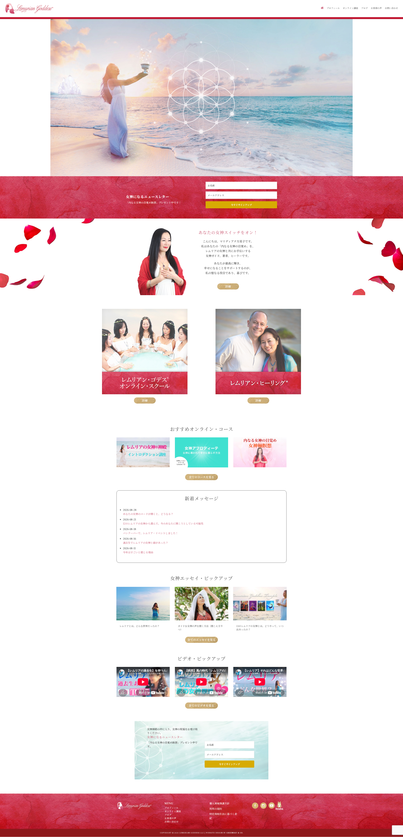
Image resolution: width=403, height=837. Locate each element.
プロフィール (333, 8)
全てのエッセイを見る (201, 640)
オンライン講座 (350, 8)
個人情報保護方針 (219, 803)
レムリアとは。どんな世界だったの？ (139, 626)
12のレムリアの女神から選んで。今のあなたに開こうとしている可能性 (163, 523)
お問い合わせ (391, 8)
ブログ (364, 8)
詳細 (228, 286)
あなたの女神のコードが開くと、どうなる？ (148, 514)
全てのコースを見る (201, 477)
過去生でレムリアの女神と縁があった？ (145, 543)
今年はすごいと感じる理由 (138, 552)
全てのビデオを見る (201, 705)
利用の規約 (215, 809)
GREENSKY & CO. (234, 832)
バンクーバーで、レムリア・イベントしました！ (150, 533)
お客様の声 (376, 8)
